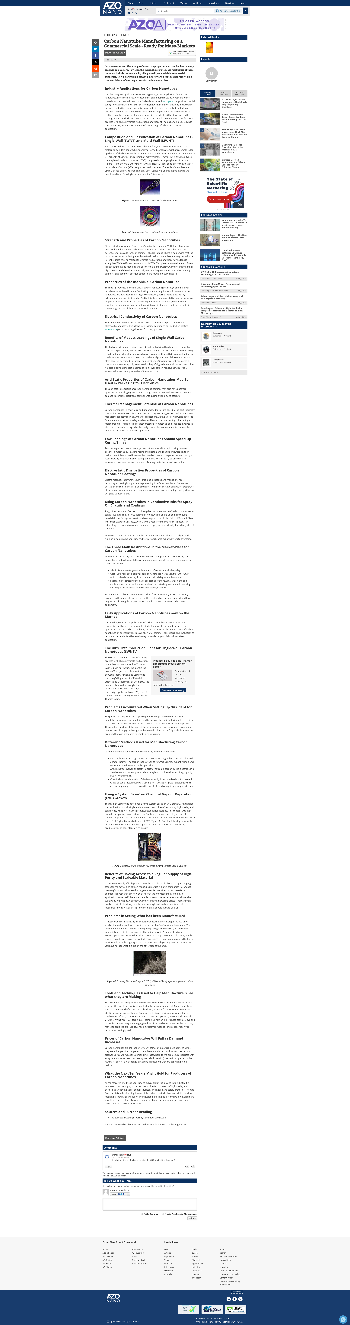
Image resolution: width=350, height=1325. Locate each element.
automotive (111, 329)
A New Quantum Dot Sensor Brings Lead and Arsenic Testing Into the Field (234, 118)
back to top (235, 1291)
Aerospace (217, 333)
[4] (210, 149)
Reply (108, 1166)
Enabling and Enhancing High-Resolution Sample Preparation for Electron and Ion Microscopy (222, 310)
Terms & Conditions (229, 1270)
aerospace (167, 101)
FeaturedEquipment (239, 93)
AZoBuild (107, 1263)
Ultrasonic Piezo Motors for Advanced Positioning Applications (220, 285)
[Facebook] (95, 55)
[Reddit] (95, 68)
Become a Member (228, 1256)
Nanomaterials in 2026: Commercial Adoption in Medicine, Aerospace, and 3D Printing (234, 224)
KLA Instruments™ (213, 317)
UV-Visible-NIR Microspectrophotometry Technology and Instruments (222, 273)
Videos (167, 1260)
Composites (218, 359)
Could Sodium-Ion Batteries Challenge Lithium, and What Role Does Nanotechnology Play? (234, 255)
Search (223, 1253)
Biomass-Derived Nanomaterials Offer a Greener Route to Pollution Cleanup (233, 163)
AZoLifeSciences (139, 1263)
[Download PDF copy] (95, 42)
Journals (168, 1274)
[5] (210, 164)
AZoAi (134, 1256)
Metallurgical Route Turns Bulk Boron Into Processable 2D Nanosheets (233, 148)
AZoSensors (137, 1249)
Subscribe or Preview (221, 336)
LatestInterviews (224, 93)
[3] (210, 134)
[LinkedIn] (95, 49)
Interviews (169, 1267)
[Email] (95, 75)
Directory (168, 1270)
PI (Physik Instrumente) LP (217, 290)
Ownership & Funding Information (230, 1282)
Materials (196, 1260)
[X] (95, 62)
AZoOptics (107, 1260)
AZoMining (107, 1267)
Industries (196, 1267)
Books (194, 1249)
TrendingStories (207, 93)
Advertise (224, 1267)
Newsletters (225, 1260)
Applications (197, 1263)
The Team (196, 1277)
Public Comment (151, 1214)
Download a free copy (173, 690)
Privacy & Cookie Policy (230, 1274)
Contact (223, 1263)
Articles (167, 1253)
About (222, 1249)
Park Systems (211, 302)
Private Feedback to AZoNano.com (180, 1214)
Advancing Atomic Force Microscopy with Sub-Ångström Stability (222, 297)
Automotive (218, 346)
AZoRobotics (108, 1253)
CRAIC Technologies (214, 278)
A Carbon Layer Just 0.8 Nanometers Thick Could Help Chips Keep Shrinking (234, 103)
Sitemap (195, 1274)
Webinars (168, 1263)
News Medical (138, 1260)
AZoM (105, 1249)
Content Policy (226, 1277)
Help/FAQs (197, 1270)
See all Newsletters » (210, 372)
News (166, 1249)
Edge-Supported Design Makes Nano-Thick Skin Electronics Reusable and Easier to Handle (234, 133)
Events (195, 1256)
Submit (192, 1218)
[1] (210, 104)
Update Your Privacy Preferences (124, 1321)
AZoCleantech (109, 1256)
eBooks (195, 1253)
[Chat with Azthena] (343, 1319)
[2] (210, 119)
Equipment (169, 1256)
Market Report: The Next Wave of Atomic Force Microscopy (234, 237)
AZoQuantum (138, 1253)
